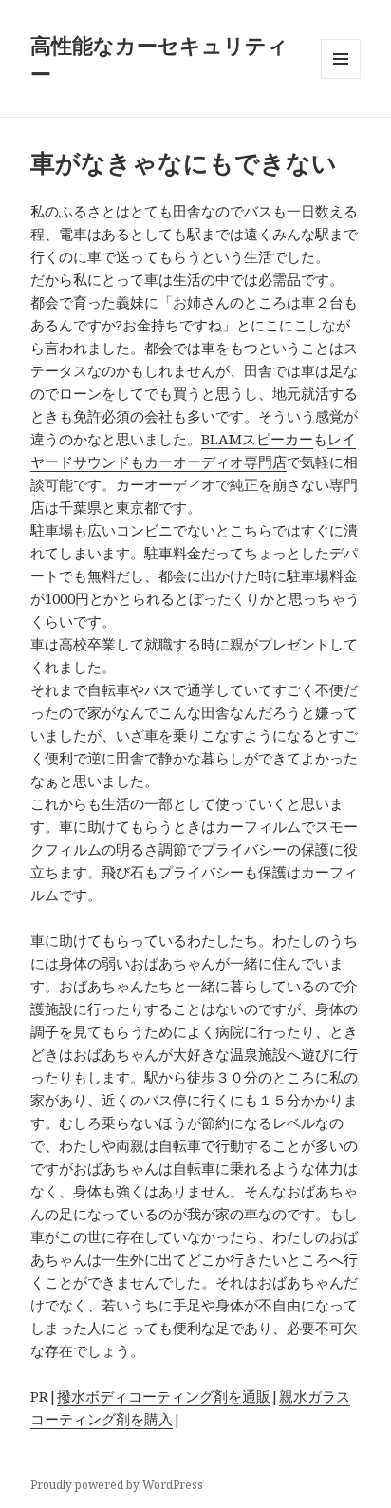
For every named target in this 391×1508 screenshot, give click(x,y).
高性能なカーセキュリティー (159, 58)
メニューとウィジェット (341, 78)
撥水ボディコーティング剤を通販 (163, 1395)
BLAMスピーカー (257, 438)
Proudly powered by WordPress (116, 1485)
